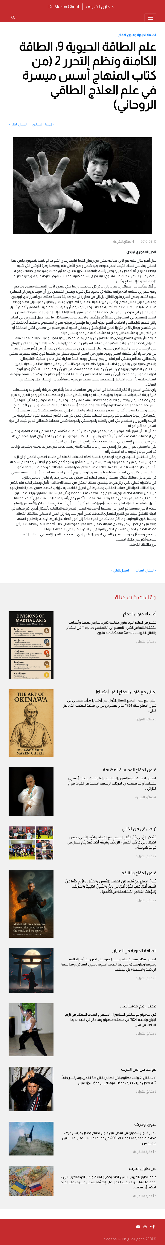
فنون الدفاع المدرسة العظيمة (129, 769)
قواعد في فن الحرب (138, 1069)
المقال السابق (42, 124)
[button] (152, 1227)
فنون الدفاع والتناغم (138, 872)
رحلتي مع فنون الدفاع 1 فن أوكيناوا (126, 691)
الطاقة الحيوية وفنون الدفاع (137, 35)
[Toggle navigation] (150, 17)
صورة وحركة (145, 1124)
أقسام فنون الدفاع (139, 614)
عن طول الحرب (142, 1168)
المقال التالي (19, 124)
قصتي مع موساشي (138, 1006)
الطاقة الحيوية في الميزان (134, 950)
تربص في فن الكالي (139, 828)
